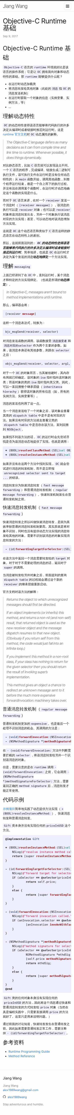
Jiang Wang (15, 6)
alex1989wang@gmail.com (20, 1090)
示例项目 (9, 809)
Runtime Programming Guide (29, 1051)
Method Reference (22, 1056)
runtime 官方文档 (15, 134)
